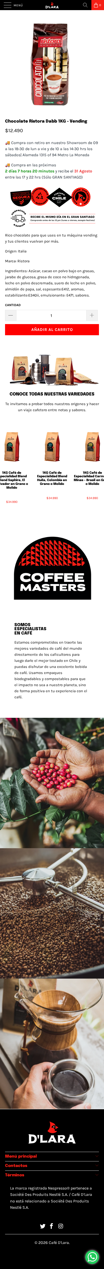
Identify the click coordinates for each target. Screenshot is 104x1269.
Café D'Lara (59, 1242)
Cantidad (13, 305)
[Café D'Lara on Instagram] (61, 1227)
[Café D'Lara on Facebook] (52, 1227)
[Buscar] (85, 5)
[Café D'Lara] (52, 5)
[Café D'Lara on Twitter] (42, 1227)
